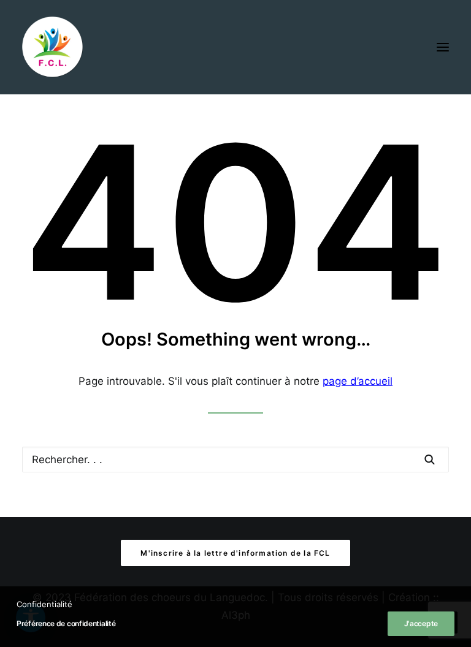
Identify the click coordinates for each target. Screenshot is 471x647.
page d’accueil (357, 381)
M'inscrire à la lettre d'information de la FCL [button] (235, 553)
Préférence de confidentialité (66, 623)
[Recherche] (235, 459)
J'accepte (421, 623)
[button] (443, 47)
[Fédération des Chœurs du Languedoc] (52, 47)
